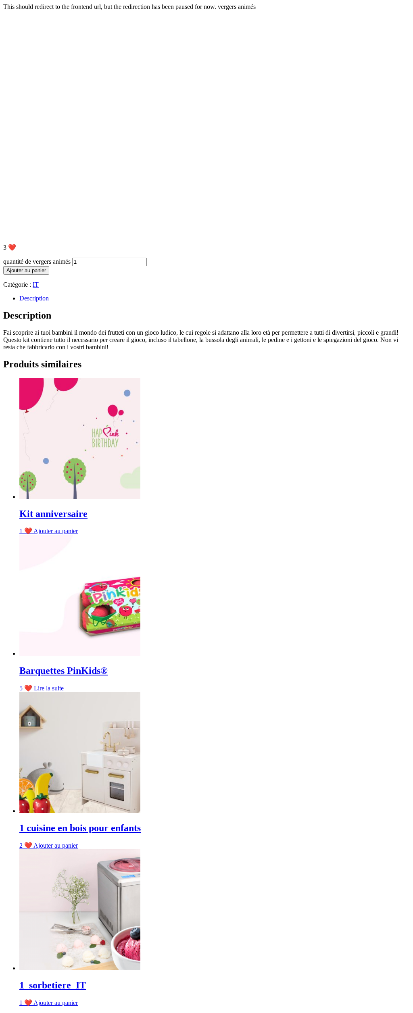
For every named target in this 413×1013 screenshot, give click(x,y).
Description (34, 298)
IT (36, 284)
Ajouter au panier (26, 270)
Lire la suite (49, 688)
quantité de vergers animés (37, 261)
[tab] (214, 298)
